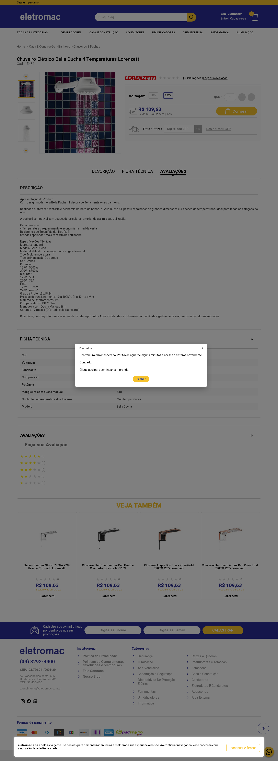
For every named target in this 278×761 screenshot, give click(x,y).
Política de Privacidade (42, 748)
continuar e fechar (243, 748)
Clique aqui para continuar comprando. (104, 369)
